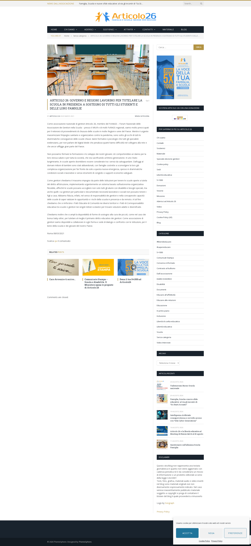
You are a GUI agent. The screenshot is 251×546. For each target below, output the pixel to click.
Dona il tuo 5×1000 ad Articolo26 (130, 280)
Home (54, 29)
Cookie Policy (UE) (164, 217)
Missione (161, 196)
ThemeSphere (85, 541)
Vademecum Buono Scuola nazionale (182, 387)
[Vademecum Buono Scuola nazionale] (162, 385)
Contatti (147, 29)
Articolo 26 (55, 116)
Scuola (160, 332)
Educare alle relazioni (166, 300)
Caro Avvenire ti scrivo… (62, 279)
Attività (128, 29)
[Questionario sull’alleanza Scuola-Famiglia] (162, 444)
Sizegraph (169, 503)
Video (159, 206)
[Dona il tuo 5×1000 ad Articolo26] (133, 267)
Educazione (162, 305)
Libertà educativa (164, 175)
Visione (160, 190)
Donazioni (161, 185)
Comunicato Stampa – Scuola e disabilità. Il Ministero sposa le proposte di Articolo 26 (99, 283)
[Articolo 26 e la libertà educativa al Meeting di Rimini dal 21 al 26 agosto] (162, 431)
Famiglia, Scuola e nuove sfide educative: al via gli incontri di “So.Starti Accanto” (111, 3)
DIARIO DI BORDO (164, 279)
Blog (184, 29)
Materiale (168, 29)
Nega (211, 533)
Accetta (187, 533)
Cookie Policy (204, 541)
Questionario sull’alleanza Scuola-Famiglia (185, 446)
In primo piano (163, 310)
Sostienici (108, 29)
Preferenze (235, 533)
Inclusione (161, 316)
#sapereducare (164, 247)
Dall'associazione (164, 273)
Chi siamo (69, 29)
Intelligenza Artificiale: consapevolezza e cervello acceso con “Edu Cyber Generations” (186, 418)
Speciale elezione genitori (168, 159)
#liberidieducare (164, 241)
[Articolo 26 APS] (125, 16)
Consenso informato (166, 263)
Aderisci (88, 29)
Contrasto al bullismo (166, 268)
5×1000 (160, 180)
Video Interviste (164, 342)
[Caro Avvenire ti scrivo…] (63, 267)
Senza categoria (142, 116)
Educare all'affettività (166, 294)
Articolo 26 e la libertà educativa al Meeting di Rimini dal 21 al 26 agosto (186, 432)
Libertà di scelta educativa (168, 321)
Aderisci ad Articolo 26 (166, 201)
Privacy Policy (216, 541)
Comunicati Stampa (165, 257)
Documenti (161, 289)
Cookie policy (162, 164)
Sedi (159, 169)
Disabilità (161, 284)
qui (55, 241)
